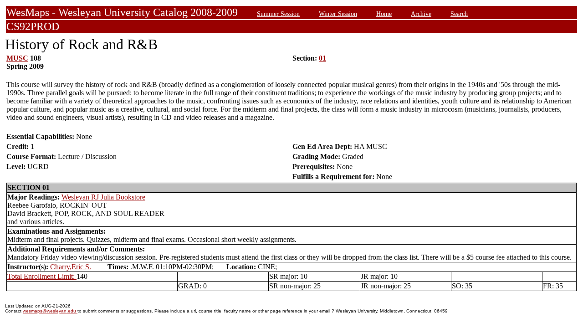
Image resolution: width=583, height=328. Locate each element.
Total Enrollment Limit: (42, 276)
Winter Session (338, 13)
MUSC (17, 58)
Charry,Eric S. (70, 267)
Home (384, 13)
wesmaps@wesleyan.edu (50, 310)
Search (459, 13)
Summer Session (278, 13)
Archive (421, 13)
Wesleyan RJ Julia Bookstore (103, 197)
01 (322, 58)
